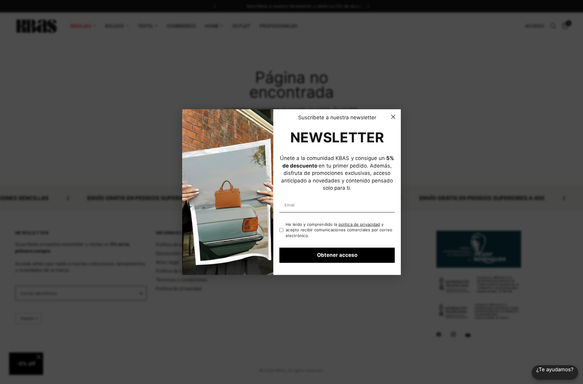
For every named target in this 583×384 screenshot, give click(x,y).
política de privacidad (359, 224)
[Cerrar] (393, 116)
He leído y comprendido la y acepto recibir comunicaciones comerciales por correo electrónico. (339, 230)
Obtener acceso (337, 255)
